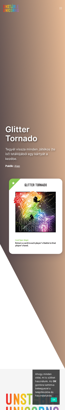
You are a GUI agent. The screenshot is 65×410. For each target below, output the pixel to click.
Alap (17, 166)
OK (53, 399)
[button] (60, 8)
